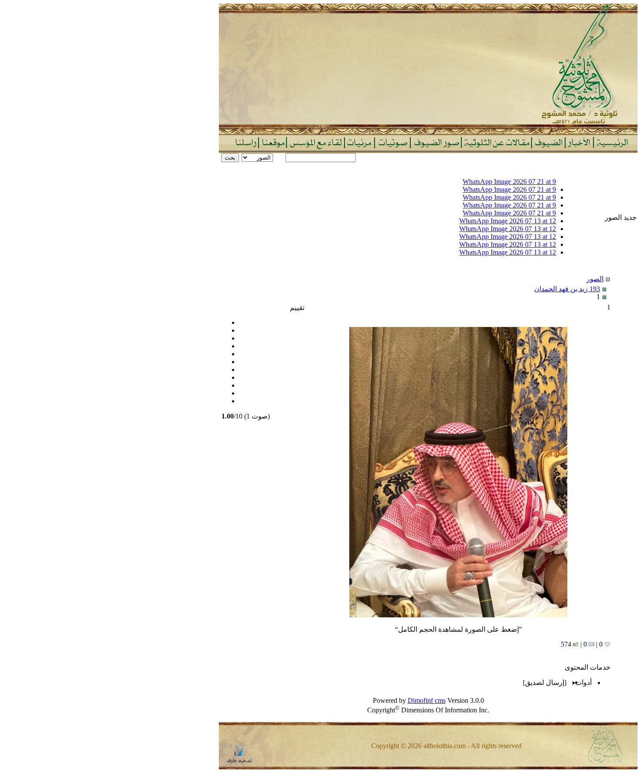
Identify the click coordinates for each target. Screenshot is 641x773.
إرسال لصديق (544, 682)
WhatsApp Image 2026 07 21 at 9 (509, 181)
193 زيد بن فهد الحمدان (567, 289)
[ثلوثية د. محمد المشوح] (428, 132)
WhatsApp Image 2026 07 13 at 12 (507, 221)
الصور (594, 279)
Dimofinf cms (427, 700)
